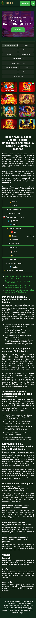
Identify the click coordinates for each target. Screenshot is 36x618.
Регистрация (25, 3)
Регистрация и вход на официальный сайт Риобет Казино (18, 277)
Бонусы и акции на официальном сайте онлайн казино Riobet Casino (19, 291)
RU (33, 3)
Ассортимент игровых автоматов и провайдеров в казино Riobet (17, 286)
